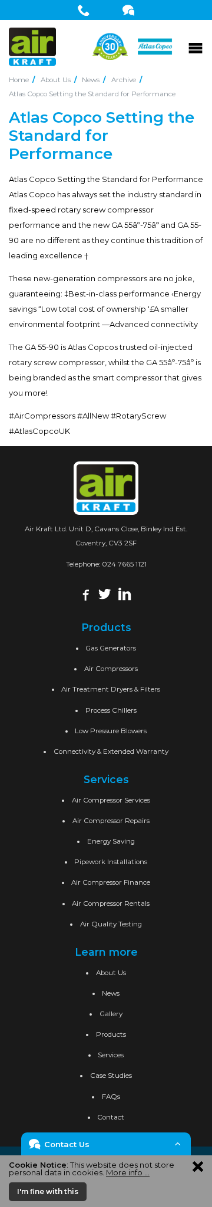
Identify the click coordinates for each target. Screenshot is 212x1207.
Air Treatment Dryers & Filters (110, 689)
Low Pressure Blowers (111, 731)
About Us (56, 80)
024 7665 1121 (124, 564)
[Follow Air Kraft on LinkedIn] (124, 592)
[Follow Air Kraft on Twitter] (104, 592)
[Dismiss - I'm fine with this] (198, 1166)
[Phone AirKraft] (83, 10)
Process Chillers (111, 710)
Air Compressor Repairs (111, 821)
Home (19, 80)
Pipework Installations (110, 862)
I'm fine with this (47, 1191)
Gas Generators (110, 648)
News (91, 80)
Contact (110, 1117)
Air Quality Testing (111, 924)
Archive (123, 80)
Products (111, 1034)
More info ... (128, 1172)
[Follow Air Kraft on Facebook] (84, 592)
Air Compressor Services (111, 800)
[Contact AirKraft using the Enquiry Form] (128, 10)
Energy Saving (111, 841)
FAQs (111, 1097)
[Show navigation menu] (195, 46)
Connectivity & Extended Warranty (111, 751)
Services (111, 1055)
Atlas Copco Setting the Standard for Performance (92, 94)
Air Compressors (111, 669)
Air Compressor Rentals (111, 903)
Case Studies (111, 1075)
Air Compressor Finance (110, 882)
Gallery (111, 1014)
